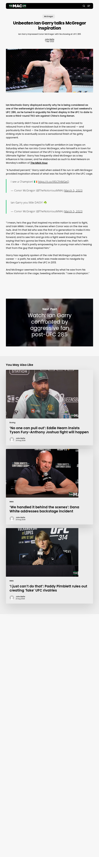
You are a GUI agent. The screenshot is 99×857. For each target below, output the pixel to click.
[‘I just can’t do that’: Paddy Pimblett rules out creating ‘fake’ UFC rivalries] (49, 566)
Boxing (12, 422)
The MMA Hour (39, 163)
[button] (88, 6)
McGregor (48, 16)
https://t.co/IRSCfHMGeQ (53, 181)
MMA (12, 502)
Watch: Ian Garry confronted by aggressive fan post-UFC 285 (49, 322)
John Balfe (49, 39)
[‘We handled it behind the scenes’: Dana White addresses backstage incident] (49, 486)
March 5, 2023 (73, 190)
